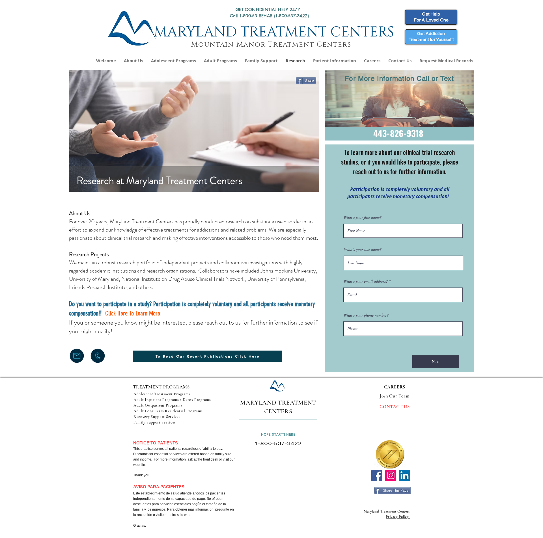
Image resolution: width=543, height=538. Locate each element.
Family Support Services (154, 422)
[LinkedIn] (404, 475)
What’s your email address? (366, 281)
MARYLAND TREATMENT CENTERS (274, 32)
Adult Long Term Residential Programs (168, 411)
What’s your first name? (363, 217)
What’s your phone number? (366, 315)
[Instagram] (390, 475)
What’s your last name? (363, 249)
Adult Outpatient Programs (157, 405)
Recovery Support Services (156, 416)
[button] (173, 60)
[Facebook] (376, 475)
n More (152, 313)
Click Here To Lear (125, 313)
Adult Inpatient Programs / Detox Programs (172, 399)
